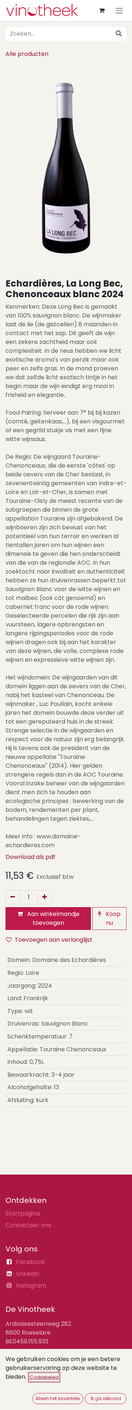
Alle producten (27, 54)
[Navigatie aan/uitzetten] (119, 10)
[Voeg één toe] (44, 897)
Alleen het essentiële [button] (58, 1398)
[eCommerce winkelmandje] (101, 10)
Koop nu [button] (112, 918)
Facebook (30, 1262)
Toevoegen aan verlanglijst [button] (53, 939)
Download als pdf (30, 857)
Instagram (31, 1285)
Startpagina (23, 1213)
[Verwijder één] (13, 897)
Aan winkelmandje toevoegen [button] (53, 918)
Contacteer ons (28, 1225)
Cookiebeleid (44, 1377)
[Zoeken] (118, 34)
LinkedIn (27, 1273)
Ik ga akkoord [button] (106, 1398)
